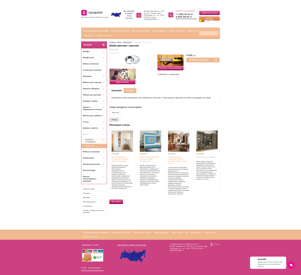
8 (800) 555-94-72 (184, 17)
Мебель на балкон (91, 64)
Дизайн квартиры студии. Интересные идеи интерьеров (120, 159)
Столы (86, 122)
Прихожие (87, 76)
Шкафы (86, 51)
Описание (116, 90)
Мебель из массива (91, 152)
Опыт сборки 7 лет (177, 31)
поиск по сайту (210, 33)
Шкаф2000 (96, 12)
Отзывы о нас (88, 35)
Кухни (119, 42)
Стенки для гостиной (92, 70)
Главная (112, 42)
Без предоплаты (89, 202)
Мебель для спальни (92, 82)
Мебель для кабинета (92, 116)
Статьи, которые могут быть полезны (93, 211)
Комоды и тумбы (90, 101)
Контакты (86, 193)
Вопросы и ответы (104, 35)
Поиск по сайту (89, 189)
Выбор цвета (88, 158)
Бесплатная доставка (140, 31)
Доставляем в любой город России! (131, 245)
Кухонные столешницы (90, 140)
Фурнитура (127, 42)
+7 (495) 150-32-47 (184, 14)
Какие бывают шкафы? (206, 157)
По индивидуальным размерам (95, 31)
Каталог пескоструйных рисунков (89, 178)
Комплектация (89, 170)
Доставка (86, 197)
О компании (87, 206)
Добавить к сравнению (169, 74)
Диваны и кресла (90, 128)
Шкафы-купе (88, 58)
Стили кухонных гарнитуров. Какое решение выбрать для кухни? (177, 160)
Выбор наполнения (91, 164)
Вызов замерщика (159, 31)
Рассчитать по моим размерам (170, 58)
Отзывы (130, 90)
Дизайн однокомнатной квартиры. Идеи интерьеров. (149, 159)
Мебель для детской (92, 95)
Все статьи (116, 202)
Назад (114, 119)
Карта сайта (192, 31)
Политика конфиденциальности (92, 270)
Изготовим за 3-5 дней (120, 31)
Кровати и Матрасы (91, 89)
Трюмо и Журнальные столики (92, 108)
